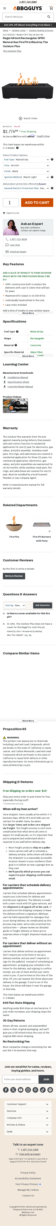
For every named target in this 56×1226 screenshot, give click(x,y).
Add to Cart (37, 203)
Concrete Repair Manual (20, 386)
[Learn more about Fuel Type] (52, 159)
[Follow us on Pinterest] (35, 1090)
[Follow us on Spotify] (50, 1090)
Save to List (12, 213)
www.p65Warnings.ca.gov (16, 765)
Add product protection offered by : (25, 184)
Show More (28, 313)
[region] (28, 85)
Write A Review (14, 576)
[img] (28, 85)
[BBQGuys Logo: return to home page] (28, 8)
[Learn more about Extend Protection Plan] (52, 188)
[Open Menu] (4, 8)
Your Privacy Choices (26, 1184)
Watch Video (30, 118)
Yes (26, 635)
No (30, 635)
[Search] (49, 17)
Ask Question (42, 605)
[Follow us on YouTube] (20, 1090)
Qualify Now (43, 136)
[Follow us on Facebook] (6, 1090)
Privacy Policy (28, 1172)
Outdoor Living (19, 30)
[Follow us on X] (13, 1090)
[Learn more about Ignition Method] (52, 177)
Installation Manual (17, 377)
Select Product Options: (15, 155)
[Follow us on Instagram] (28, 1090)
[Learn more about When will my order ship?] (17, 147)
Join (46, 1079)
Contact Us (28, 1195)
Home (5, 30)
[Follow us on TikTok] (43, 1090)
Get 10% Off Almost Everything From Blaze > (28, 25)
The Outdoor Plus (12, 51)
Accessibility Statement (28, 1178)
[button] (27, 1104)
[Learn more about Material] (16, 345)
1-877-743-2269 (28, 2)
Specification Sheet (18, 382)
